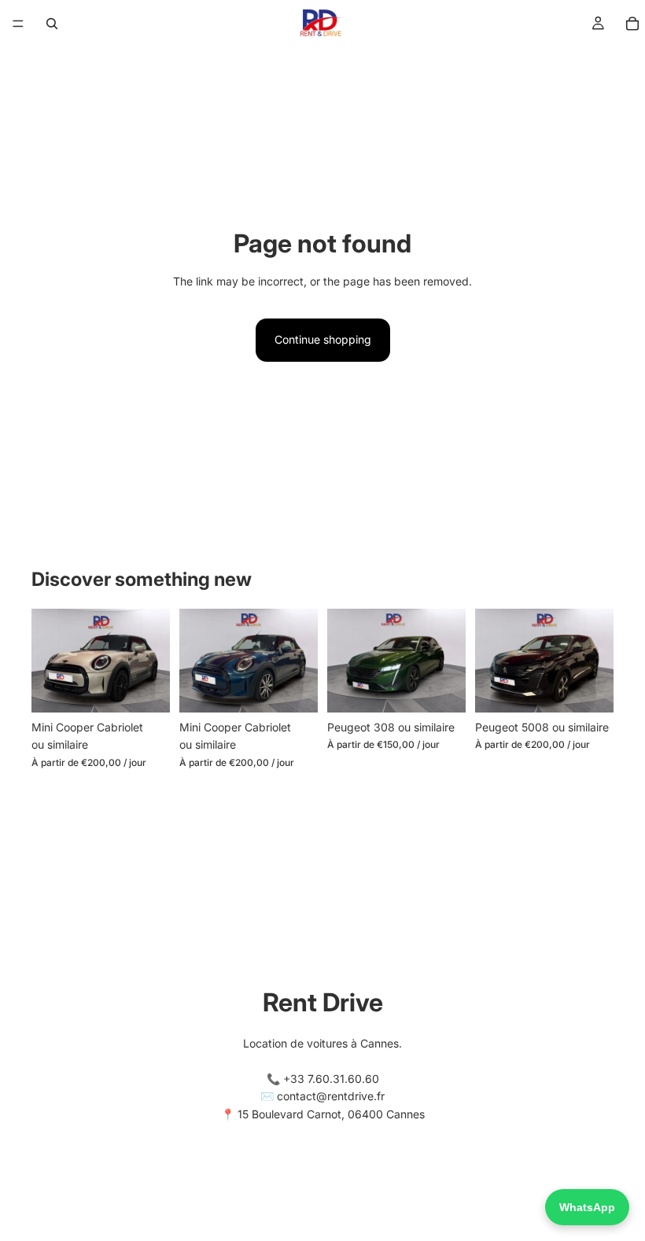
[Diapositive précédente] (48, 660)
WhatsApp (587, 1207)
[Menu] (18, 24)
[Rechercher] (52, 23)
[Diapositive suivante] (152, 660)
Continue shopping (323, 339)
